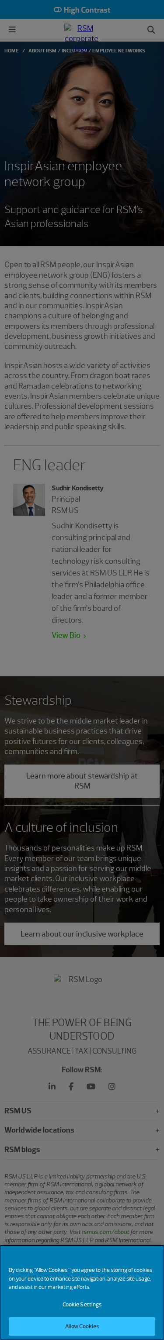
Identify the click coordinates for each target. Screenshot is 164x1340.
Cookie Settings (82, 1304)
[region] (82, 1292)
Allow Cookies (82, 1326)
